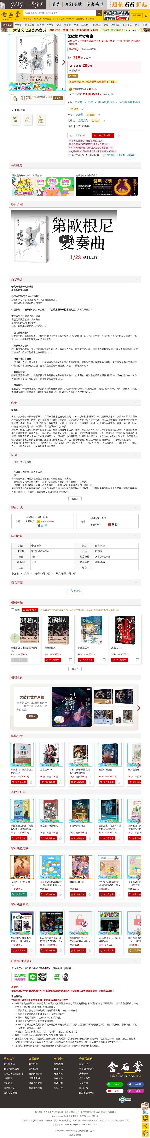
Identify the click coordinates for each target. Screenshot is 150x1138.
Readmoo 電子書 (88, 49)
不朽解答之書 (58, 18)
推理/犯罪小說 (106, 102)
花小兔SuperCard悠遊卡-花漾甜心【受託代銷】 (139, 885)
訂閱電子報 (34, 1078)
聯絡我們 (58, 1083)
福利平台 (83, 1088)
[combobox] (59, 13)
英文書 (50, 25)
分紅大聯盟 (84, 1078)
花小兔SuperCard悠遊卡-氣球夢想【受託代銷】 (51, 885)
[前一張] (11, 62)
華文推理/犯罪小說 (129, 102)
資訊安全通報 (10, 1093)
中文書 (18, 25)
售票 (145, 25)
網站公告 (58, 1088)
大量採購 (130, 155)
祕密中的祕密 (105, 769)
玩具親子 (85, 25)
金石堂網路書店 (11, 1068)
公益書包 (80, 18)
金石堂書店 (9, 1064)
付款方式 (58, 1068)
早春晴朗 (70, 18)
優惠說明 (76, 70)
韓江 (39, 18)
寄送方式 (58, 1073)
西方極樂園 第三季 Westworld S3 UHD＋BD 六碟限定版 (80, 941)
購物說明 (58, 1064)
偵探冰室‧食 (84, 647)
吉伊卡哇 (90, 18)
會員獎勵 (7, 25)
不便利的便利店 (77, 825)
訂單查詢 (33, 1068)
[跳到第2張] (64, 89)
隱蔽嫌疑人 (50, 647)
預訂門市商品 (109, 155)
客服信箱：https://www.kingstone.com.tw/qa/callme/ (75, 1125)
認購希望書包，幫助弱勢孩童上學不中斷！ (92, 81)
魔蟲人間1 (116, 647)
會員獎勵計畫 (35, 1073)
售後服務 (58, 1078)
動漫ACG (29, 25)
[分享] (145, 1126)
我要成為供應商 (87, 1068)
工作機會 (8, 1083)
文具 (76, 25)
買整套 (72, 76)
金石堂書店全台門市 (14, 1073)
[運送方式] (145, 1133)
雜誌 (59, 25)
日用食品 (127, 25)
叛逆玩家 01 (46, 769)
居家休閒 (115, 25)
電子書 (67, 25)
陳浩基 (79, 114)
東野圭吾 (47, 18)
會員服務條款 (35, 1088)
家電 (106, 25)
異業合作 (83, 1064)
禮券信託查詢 (35, 1083)
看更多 (57, 98)
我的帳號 (33, 1064)
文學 (90, 102)
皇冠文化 (83, 120)
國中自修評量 (29, 18)
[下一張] (64, 62)
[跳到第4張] (137, 195)
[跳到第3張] (135, 195)
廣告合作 (83, 1073)
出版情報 (8, 1078)
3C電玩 (96, 25)
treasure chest (76, 882)
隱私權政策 (9, 1088)
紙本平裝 (73, 49)
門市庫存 (120, 155)
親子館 (40, 25)
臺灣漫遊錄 (133, 769)
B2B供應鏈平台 (86, 1093)
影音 (137, 25)
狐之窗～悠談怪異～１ (51, 825)
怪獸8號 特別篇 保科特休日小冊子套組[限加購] (21, 941)
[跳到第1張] (62, 89)
